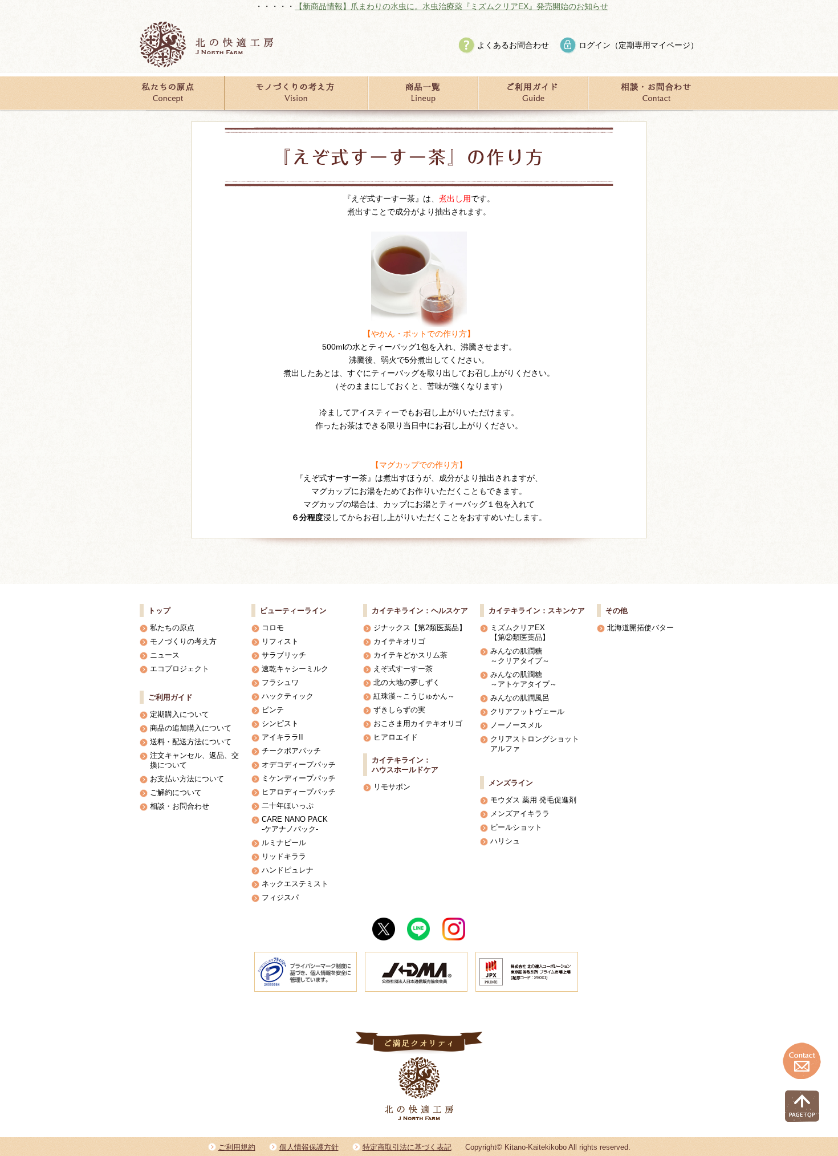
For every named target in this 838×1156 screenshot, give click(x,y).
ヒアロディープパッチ (299, 792)
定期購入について (179, 714)
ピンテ (273, 709)
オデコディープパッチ (299, 764)
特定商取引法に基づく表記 (407, 1147)
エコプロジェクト (179, 668)
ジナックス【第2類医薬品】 (419, 627)
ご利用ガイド (170, 697)
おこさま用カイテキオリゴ (417, 723)
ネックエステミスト (295, 883)
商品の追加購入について (190, 728)
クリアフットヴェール (527, 711)
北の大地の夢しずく (406, 682)
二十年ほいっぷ (288, 805)
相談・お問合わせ (179, 806)
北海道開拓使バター (640, 627)
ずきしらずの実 (399, 709)
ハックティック (288, 696)
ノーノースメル (516, 725)
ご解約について (176, 792)
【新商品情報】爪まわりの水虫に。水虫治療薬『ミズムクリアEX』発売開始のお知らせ (414, 6)
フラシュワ (280, 682)
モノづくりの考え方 (183, 641)
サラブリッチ (284, 655)
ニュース (165, 655)
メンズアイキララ (520, 813)
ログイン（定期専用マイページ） (638, 45)
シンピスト (280, 723)
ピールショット (516, 827)
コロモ (273, 627)
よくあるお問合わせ (513, 45)
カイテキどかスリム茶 (410, 655)
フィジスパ (280, 897)
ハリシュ (505, 841)
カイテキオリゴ (399, 641)
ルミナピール (284, 842)
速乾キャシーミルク (295, 668)
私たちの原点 (172, 627)
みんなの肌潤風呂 (520, 697)
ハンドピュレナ (288, 870)
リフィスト (280, 641)
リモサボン (391, 786)
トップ (159, 610)
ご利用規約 (236, 1147)
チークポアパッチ (291, 751)
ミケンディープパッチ (299, 778)
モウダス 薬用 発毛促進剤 (533, 800)
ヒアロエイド (395, 737)
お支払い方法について (187, 778)
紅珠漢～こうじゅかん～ (414, 696)
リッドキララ (284, 856)
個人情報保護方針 (309, 1147)
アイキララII (282, 737)
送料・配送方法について (190, 741)
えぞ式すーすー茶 (403, 668)
